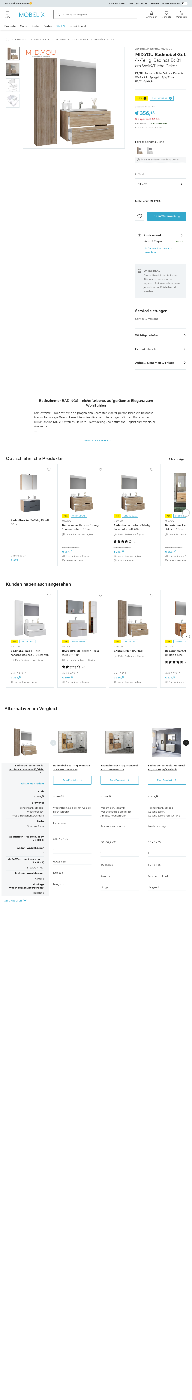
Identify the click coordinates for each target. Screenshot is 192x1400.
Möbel (23, 26)
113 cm (142, 184)
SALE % (60, 26)
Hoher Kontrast (171, 3)
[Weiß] (150, 150)
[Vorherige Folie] (53, 743)
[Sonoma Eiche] (139, 150)
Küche (35, 26)
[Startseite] (7, 39)
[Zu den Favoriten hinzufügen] (139, 216)
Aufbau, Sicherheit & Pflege (155, 363)
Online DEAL (159, 98)
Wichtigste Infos (146, 335)
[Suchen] (58, 14)
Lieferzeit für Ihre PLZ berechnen (158, 250)
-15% (139, 98)
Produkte (10, 26)
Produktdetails (146, 349)
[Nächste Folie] (186, 513)
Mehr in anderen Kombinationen (160, 159)
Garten (48, 26)
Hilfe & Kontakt (79, 26)
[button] (13, 53)
